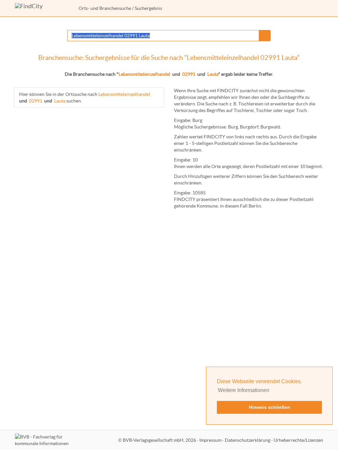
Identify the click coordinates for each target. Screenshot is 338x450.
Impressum (210, 440)
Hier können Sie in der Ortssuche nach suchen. (84, 97)
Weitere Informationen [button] (243, 390)
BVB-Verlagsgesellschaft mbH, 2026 (159, 440)
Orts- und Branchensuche (105, 8)
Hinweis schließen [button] (269, 407)
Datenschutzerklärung (247, 440)
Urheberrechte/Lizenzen (298, 440)
